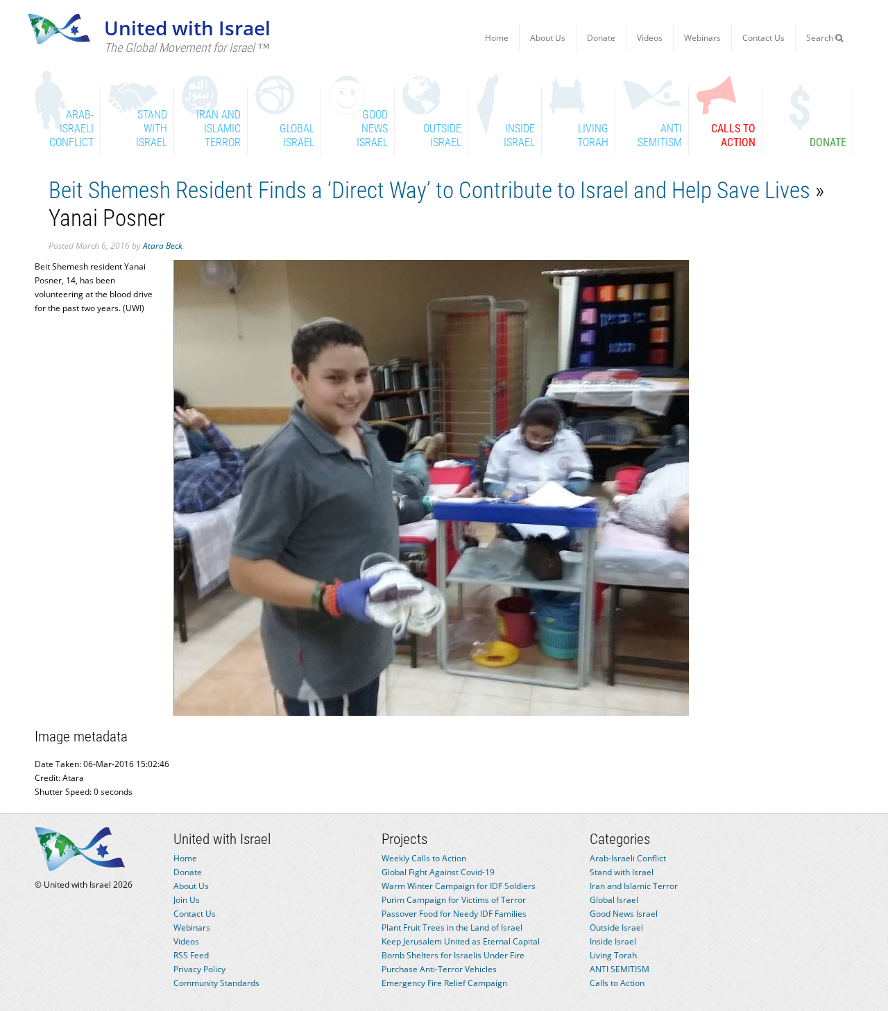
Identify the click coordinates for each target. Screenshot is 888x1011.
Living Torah (613, 955)
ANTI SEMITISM (619, 969)
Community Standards (216, 983)
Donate (601, 38)
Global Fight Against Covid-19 (438, 872)
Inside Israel (613, 941)
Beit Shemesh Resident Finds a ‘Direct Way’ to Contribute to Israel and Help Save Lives (429, 190)
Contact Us (763, 38)
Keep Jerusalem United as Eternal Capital (461, 941)
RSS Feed (191, 955)
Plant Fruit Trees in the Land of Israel (452, 927)
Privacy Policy (199, 969)
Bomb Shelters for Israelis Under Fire (453, 955)
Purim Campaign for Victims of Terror (454, 900)
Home (497, 38)
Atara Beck (162, 246)
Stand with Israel (622, 872)
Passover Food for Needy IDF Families (454, 914)
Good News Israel (624, 914)
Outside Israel (616, 927)
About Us (547, 38)
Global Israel (614, 900)
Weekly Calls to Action (424, 858)
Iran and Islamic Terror (634, 886)
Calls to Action (617, 983)
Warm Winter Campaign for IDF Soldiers (459, 886)
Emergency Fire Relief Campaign (444, 983)
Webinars (702, 38)
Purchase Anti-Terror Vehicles (439, 969)
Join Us (186, 900)
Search (820, 38)
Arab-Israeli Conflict (628, 858)
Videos (650, 38)
